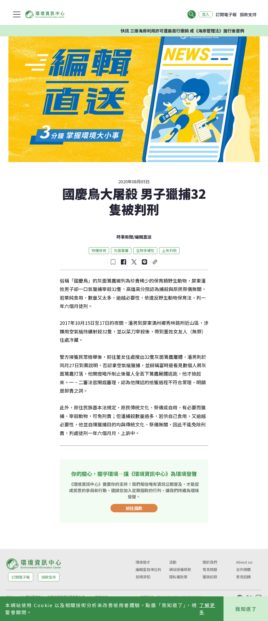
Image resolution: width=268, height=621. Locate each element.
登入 (205, 14)
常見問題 (210, 569)
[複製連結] (155, 262)
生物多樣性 (145, 250)
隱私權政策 (178, 576)
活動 (172, 562)
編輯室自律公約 (148, 569)
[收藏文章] (113, 262)
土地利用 (169, 250)
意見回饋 (243, 576)
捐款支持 (248, 14)
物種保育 (99, 250)
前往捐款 (134, 508)
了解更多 (207, 608)
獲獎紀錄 (210, 576)
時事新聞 (124, 237)
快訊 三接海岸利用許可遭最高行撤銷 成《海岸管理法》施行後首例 (172, 31)
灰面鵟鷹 (121, 250)
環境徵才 (143, 562)
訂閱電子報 (226, 14)
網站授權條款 (180, 569)
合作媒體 (243, 569)
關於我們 (210, 562)
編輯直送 (143, 237)
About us (244, 562)
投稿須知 (143, 576)
